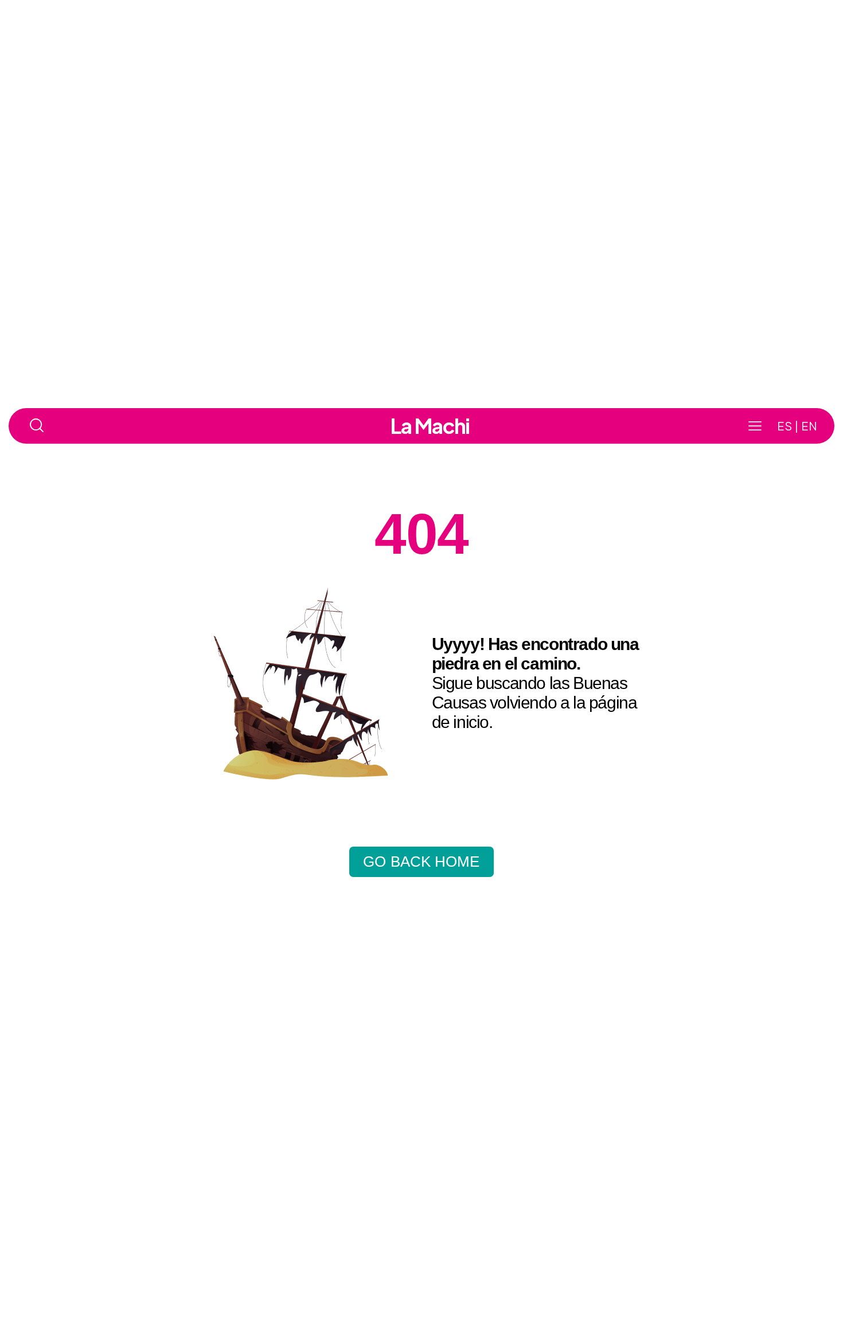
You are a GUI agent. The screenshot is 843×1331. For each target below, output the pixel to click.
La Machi (430, 426)
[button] (755, 426)
